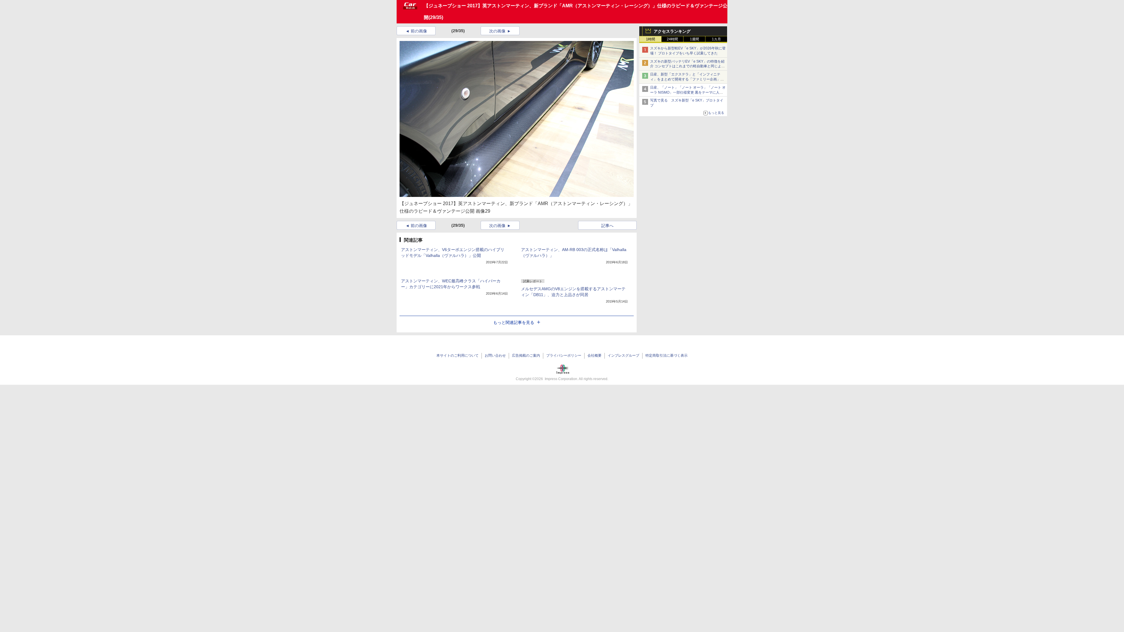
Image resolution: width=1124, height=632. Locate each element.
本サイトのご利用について (457, 355)
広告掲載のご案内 (526, 355)
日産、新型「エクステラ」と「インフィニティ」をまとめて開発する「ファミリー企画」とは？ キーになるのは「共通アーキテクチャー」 (687, 79)
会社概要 (594, 355)
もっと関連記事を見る (513, 322)
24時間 (672, 39)
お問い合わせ (495, 355)
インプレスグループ (623, 355)
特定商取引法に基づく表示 (666, 355)
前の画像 (419, 31)
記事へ (607, 225)
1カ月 (716, 39)
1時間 (650, 39)
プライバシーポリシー (563, 355)
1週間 (694, 39)
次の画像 (497, 31)
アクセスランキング (672, 31)
